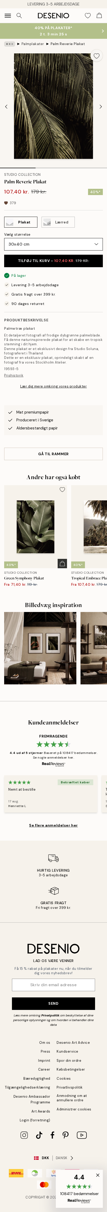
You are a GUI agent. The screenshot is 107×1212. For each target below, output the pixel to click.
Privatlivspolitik (70, 1087)
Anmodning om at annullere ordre (72, 1098)
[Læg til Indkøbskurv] (62, 563)
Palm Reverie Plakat (68, 44)
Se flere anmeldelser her (53, 825)
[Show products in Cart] (99, 15)
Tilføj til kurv (53, 260)
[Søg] (19, 15)
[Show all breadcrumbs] (9, 44)
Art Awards (40, 1111)
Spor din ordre (69, 1060)
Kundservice (67, 1051)
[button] (79, 1189)
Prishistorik (13, 375)
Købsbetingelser (71, 1069)
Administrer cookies (74, 1109)
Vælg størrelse (17, 234)
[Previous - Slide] (6, 107)
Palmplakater (33, 44)
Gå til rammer (53, 454)
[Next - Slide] (101, 107)
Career (44, 1069)
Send (53, 1003)
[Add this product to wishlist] (96, 55)
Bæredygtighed (36, 1078)
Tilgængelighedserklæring (27, 1087)
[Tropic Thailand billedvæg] (40, 648)
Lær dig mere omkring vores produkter (53, 386)
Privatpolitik (50, 1015)
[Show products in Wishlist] (87, 15)
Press (45, 1051)
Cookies (64, 1078)
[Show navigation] (8, 15)
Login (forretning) (35, 1120)
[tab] (18, 166)
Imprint (44, 1060)
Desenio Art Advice (73, 1042)
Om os (44, 1042)
